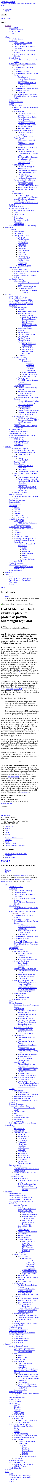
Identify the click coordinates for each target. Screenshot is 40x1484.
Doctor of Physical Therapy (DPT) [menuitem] (21, 302)
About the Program (20, 1205)
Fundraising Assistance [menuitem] (25, 184)
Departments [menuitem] (13, 100)
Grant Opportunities (24, 1319)
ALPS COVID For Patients (27, 1420)
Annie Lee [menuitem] (21, 237)
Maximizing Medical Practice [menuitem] (28, 197)
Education (8, 1192)
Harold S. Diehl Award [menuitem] (25, 176)
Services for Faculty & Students (24, 1077)
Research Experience (30, 1261)
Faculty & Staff (14, 31)
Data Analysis (22, 978)
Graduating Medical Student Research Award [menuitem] (27, 118)
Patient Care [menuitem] (9, 572)
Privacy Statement (20, 879)
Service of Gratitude (20, 1390)
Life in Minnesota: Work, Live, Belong (22, 1123)
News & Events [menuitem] (27, 553)
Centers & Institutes (16, 950)
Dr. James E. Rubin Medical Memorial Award (27, 1011)
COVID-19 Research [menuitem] (16, 519)
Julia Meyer (22, 1152)
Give (6, 830)
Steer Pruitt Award (24, 1026)
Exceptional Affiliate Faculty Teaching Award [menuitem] (27, 148)
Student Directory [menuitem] (24, 332)
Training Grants (19, 1413)
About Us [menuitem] (12, 229)
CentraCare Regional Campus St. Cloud (22, 911)
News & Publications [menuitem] (25, 342)
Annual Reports (10, 857)
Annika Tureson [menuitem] (23, 239)
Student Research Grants (26, 1087)
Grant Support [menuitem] (23, 77)
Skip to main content (8, 2)
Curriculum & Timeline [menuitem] (30, 317)
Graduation (21, 940)
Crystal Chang (23, 1140)
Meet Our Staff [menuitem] (23, 460)
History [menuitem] (11, 104)
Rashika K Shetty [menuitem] (24, 260)
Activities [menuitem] (21, 330)
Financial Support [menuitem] (24, 378)
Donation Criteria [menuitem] (19, 462)
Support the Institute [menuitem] (29, 559)
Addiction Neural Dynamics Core (25, 969)
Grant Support (23, 925)
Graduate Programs (15, 1327)
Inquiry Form (22, 1367)
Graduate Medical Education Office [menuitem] (26, 94)
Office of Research (15, 1392)
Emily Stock (22, 1142)
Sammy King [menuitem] (22, 264)
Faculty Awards (19, 1035)
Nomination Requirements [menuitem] (27, 178)
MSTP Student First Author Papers (29, 1242)
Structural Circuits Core (22, 961)
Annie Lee (21, 1134)
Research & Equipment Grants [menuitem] (28, 186)
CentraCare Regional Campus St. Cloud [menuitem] (22, 64)
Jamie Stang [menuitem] (22, 248)
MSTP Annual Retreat (25, 1302)
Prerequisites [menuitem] (30, 370)
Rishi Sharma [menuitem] (22, 262)
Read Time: (5, 630)
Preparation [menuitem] (26, 408)
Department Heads (20, 892)
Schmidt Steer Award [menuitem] (25, 126)
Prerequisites (30, 1268)
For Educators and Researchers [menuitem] (24, 450)
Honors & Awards (15, 1003)
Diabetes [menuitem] (17, 534)
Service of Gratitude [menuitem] (20, 492)
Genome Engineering (21, 1434)
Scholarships (18, 1119)
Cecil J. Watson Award (25, 1033)
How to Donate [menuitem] (19, 464)
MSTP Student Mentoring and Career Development (29, 1222)
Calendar (17, 1296)
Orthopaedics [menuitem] (18, 218)
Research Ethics (14, 1399)
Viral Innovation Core (21, 951)
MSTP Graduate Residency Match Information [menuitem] (28, 351)
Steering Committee (24, 1235)
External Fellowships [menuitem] (25, 328)
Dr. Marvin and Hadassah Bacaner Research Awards (27, 1021)
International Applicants (30, 1265)
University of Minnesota (21, 875)
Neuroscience (18, 1439)
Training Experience (25, 1211)
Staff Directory (23, 1233)
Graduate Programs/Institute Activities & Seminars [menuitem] (27, 413)
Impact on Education (25, 1352)
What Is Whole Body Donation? (24, 1350)
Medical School (6, 18)
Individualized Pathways (17, 1331)
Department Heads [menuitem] (20, 45)
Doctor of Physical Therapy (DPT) (21, 1199)
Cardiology (17, 1430)
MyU (7, 11)
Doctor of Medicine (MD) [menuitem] (18, 298)
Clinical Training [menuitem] (27, 315)
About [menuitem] (7, 37)
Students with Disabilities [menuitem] (26, 391)
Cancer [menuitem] (16, 212)
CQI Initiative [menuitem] (18, 439)
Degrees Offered (15, 1193)
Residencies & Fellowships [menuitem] (18, 431)
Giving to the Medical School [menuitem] (19, 208)
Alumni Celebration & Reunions (25, 1096)
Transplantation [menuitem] (19, 224)
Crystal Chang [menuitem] (23, 243)
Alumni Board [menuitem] (18, 193)
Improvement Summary (22, 1338)
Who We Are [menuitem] (22, 86)
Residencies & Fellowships (18, 1329)
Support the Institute (29, 1456)
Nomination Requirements (27, 1075)
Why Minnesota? (19, 1129)
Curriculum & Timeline (30, 1214)
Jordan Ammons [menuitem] (23, 250)
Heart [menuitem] (15, 216)
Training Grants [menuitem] (19, 515)
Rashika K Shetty (24, 1157)
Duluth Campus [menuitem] (14, 58)
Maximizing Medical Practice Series (26, 1100)
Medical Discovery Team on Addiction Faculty (23, 1465)
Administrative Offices (17, 913)
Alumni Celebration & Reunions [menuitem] (25, 199)
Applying (21, 995)
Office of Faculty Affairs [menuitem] (22, 71)
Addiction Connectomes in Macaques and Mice (27, 983)
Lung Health (18, 1458)
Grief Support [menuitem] (22, 485)
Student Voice (18, 1342)
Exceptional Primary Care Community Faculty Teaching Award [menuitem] (28, 153)
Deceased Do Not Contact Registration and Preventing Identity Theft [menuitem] (27, 488)
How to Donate (19, 1361)
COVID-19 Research (16, 1416)
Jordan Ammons (23, 1148)
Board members (23, 1092)
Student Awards (19, 1009)
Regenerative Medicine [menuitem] (21, 220)
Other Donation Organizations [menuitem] (28, 471)
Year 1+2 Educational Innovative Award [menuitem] (25, 162)
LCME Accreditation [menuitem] (16, 437)
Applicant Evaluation (29, 1270)
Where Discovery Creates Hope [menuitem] (20, 580)
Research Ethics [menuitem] (14, 502)
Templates (17, 1411)
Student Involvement (21, 1340)
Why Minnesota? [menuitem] (19, 231)
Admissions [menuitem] (9, 227)
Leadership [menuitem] (13, 41)
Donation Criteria (19, 1359)
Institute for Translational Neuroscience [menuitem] (26, 545)
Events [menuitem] (11, 584)
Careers (7, 832)
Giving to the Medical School (19, 1106)
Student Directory (24, 1230)
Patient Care (9, 1470)
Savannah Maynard (24, 1163)
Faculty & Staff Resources (14, 838)
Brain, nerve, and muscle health (24, 1108)
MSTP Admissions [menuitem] (20, 357)
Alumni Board (18, 1091)
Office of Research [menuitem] (15, 494)
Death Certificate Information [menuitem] (28, 477)
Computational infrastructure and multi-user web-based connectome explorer (27, 989)
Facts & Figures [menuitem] (19, 233)
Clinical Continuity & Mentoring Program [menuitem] (25, 394)
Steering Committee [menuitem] (24, 338)
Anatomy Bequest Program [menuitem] (18, 448)
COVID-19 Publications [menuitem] (22, 525)
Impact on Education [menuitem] (25, 454)
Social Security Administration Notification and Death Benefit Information (28, 1378)
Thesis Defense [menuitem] (27, 348)
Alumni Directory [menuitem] (24, 340)
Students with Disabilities (26, 1289)
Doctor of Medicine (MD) (18, 1195)
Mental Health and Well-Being (28, 1294)
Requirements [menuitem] (26, 361)
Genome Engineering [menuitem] (21, 536)
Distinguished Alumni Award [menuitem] (28, 170)
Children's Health (19, 1112)
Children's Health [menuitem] (19, 214)
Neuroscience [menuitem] (18, 542)
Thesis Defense (27, 1245)
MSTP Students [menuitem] (19, 386)
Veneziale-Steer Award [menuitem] (25, 121)
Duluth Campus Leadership (23, 890)
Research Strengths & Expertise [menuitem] (20, 527)
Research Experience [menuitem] (30, 364)
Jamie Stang (22, 1146)
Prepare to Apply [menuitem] (15, 267)
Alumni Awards (19, 1062)
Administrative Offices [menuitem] (17, 65)
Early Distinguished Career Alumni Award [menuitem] (27, 173)
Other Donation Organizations (28, 1369)
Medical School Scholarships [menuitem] (27, 187)
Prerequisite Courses (20, 1167)
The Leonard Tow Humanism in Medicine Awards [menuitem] (28, 158)
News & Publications (25, 1239)
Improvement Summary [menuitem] (22, 441)
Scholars (25, 1455)
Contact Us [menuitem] (17, 424)
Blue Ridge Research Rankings (20, 1475)
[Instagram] (5, 861)
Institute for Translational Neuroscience (26, 1442)
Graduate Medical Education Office (26, 942)
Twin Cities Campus (16, 887)
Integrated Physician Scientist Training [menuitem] (29, 320)
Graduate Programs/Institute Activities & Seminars (27, 1311)
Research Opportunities (21, 1314)
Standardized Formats (25, 986)
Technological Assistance (26, 974)
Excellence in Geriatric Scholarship (25, 1030)
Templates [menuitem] (17, 513)
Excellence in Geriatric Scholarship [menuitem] (25, 133)
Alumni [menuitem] (12, 191)
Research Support (15, 1401)
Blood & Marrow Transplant (23, 1426)
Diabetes (17, 1432)
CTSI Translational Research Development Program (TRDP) (28, 1316)
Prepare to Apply (15, 1165)
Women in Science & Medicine (28, 1308)
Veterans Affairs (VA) (21, 1415)
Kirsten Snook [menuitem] (23, 256)
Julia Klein (21, 1150)
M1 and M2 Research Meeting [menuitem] (28, 401)
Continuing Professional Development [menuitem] (22, 435)
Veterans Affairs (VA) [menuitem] (21, 517)
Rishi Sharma (22, 1159)
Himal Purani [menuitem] (22, 247)
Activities (21, 1228)
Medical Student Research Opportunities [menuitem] (27, 80)
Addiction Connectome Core (23, 980)
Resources (21, 1253)
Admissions (9, 1125)
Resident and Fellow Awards (23, 1028)
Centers (24, 1447)
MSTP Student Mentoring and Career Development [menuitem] (29, 325)
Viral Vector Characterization (27, 959)
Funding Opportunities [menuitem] (17, 500)
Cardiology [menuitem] (17, 532)
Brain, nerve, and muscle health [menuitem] (24, 210)
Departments (13, 948)
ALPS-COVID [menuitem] (19, 521)
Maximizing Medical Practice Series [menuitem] (26, 203)
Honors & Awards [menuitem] (15, 105)
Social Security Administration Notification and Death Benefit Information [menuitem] (28, 481)
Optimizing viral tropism (26, 957)
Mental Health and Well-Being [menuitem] (28, 397)
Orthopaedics (18, 1115)
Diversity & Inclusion (16, 1104)
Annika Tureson (23, 1136)
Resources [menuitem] (21, 355)
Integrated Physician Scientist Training (29, 1217)
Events (11, 1481)
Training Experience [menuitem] (25, 313)
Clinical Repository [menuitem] (15, 570)
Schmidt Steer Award (25, 1024)
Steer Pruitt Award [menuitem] (24, 128)
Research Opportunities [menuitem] (21, 416)
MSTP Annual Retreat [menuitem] (25, 405)
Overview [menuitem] (21, 309)
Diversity (8, 834)
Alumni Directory (24, 1237)
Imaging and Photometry (26, 976)
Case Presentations (24, 1304)
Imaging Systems (23, 965)
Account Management (25, 1079)
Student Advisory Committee (27, 1232)
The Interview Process (29, 1272)
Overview (21, 1207)
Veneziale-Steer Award (25, 1018)
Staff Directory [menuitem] (23, 336)
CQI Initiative (18, 1336)
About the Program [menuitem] (20, 307)
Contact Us (9, 827)
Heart (15, 1113)
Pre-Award (13, 1403)
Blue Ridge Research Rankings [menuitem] (20, 578)
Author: (3, 626)
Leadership (13, 889)
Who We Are (22, 934)
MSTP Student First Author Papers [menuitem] (29, 345)
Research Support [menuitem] (15, 504)
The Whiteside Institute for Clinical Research (27, 931)
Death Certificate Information (28, 1374)
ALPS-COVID (19, 1418)
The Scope (8, 856)
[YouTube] (7, 861)
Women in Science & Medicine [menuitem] (28, 410)
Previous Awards (23, 997)
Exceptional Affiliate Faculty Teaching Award (27, 1046)
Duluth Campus (14, 906)
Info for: (8, 26)
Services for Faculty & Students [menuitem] (24, 180)
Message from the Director (27, 1209)
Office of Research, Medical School (26, 936)
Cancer (16, 1110)
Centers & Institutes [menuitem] (16, 102)
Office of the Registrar (21, 938)
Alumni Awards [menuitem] (19, 165)
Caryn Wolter (22, 1138)
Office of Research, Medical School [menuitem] (26, 88)
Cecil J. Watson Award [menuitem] (25, 136)
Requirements (26, 1258)
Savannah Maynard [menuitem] (24, 266)
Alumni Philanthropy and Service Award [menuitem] (26, 167)
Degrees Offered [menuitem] (15, 296)
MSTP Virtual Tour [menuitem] (24, 384)
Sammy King (22, 1161)
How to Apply (23, 1256)
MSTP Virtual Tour (24, 1281)
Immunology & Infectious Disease (25, 1435)
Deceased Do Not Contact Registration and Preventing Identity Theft (27, 1386)
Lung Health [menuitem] (18, 561)
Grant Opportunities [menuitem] (24, 422)
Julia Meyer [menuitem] (22, 254)
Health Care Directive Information (25, 1364)
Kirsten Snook (23, 1153)
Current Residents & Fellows (15, 845)
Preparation (26, 1306)
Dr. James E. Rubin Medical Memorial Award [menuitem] (27, 114)
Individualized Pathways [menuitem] (17, 433)
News (7, 1472)
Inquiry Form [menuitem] (22, 469)
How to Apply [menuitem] (23, 359)
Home (7, 596)
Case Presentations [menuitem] (24, 407)
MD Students (13, 28)
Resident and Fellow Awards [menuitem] (23, 130)
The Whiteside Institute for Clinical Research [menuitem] (27, 84)
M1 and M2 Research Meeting (28, 1298)
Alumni (12, 33)
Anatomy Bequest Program (18, 1346)
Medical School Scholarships (27, 1085)
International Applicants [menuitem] (30, 367)
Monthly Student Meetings (27, 1300)
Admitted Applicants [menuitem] (21, 281)
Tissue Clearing (23, 963)
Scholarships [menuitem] (18, 222)
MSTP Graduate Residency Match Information (28, 1249)
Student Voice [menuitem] (18, 445)
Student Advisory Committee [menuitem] (27, 334)
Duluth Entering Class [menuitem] (25, 288)
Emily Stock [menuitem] (22, 245)
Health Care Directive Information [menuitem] (25, 467)
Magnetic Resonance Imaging (24, 1437)
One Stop (8, 9)
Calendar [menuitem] (17, 399)
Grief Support (22, 1382)
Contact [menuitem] (12, 205)
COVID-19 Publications (22, 1422)
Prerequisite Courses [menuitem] (20, 269)
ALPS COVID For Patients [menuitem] (27, 523)
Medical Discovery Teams (18, 1462)
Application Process (16, 1176)
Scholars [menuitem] (25, 557)
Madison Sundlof (24, 1155)
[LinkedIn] (20, 813)
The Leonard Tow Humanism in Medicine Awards (28, 1055)
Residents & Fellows (16, 29)
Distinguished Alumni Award (28, 1068)
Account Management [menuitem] (25, 182)
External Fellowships (25, 1226)
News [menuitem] (7, 574)
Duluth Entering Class (25, 1186)
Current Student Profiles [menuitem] (22, 235)
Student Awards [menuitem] (19, 111)
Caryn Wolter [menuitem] (22, 241)
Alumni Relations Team (22, 1098)
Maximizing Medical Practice (28, 1094)
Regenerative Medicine (21, 1117)
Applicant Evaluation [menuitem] (29, 372)
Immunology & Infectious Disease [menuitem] (25, 538)
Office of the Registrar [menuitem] (21, 90)
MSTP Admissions (20, 1254)
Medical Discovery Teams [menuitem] (18, 565)
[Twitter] (3, 861)
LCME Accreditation (16, 1334)
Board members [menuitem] (23, 195)
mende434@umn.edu (8, 803)
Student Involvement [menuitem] (21, 443)
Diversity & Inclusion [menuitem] (16, 206)
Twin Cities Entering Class (27, 1184)
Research (8, 1344)
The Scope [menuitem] (13, 582)
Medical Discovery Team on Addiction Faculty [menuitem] (23, 568)
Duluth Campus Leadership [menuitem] (23, 43)
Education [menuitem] (8, 294)
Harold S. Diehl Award (25, 1073)
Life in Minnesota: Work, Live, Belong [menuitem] (22, 226)
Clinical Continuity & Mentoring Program (25, 1292)
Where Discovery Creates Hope (16, 854)
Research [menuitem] (8, 447)
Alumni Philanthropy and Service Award (26, 1065)
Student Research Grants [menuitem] (26, 189)
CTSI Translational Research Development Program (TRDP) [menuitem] (28, 419)
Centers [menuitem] (24, 549)
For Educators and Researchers (24, 1348)
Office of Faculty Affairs (22, 919)
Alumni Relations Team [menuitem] (22, 201)
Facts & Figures (19, 1131)
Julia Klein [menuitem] (21, 252)
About (7, 885)
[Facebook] (20, 809)
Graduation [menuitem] (21, 92)
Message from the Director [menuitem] (27, 311)
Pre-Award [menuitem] (13, 506)
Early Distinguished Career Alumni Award (27, 1071)
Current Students (10, 843)
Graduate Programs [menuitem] (15, 429)
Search (4, 15)
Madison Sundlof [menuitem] (24, 258)
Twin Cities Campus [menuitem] (16, 39)
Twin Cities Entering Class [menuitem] (27, 287)
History (11, 1001)
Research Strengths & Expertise (20, 1424)
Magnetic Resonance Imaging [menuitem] (24, 540)
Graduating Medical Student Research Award (27, 1015)
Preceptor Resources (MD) (23, 1197)
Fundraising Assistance (25, 1081)
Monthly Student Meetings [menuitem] (27, 403)
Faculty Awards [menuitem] (19, 138)
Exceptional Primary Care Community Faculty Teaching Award (28, 1050)
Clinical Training (27, 1213)
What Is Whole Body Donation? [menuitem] (24, 452)
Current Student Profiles (22, 1132)
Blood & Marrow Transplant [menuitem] (23, 529)
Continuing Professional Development (22, 1333)
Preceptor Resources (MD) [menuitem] (23, 300)
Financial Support (24, 1275)
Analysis (21, 967)
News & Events (27, 1451)
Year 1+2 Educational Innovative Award (25, 1059)
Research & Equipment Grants (28, 1083)
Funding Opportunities (17, 1397)
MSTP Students (19, 1283)
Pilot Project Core (20, 993)
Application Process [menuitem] (16, 279)
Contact (12, 1102)
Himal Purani (22, 1144)
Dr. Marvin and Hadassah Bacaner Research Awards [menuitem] (27, 124)
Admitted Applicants (21, 1178)
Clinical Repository (15, 1468)
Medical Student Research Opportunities (27, 928)
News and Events (19, 999)
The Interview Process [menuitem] (29, 374)
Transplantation (19, 1121)
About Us (12, 1127)
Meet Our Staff (23, 1357)
